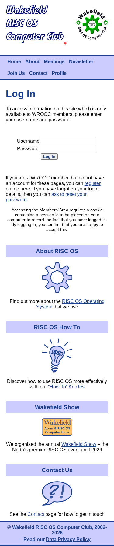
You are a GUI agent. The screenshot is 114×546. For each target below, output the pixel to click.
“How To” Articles (66, 386)
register (93, 183)
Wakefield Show (78, 444)
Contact (38, 73)
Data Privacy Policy (68, 539)
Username (28, 141)
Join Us (16, 73)
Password (28, 148)
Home (14, 61)
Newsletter (81, 61)
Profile (59, 73)
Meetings (54, 61)
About (32, 61)
